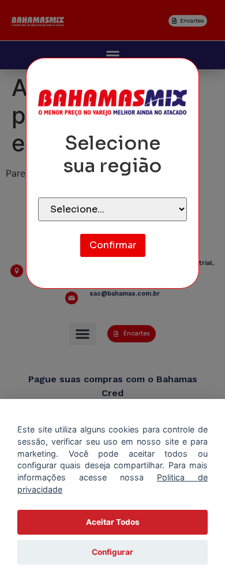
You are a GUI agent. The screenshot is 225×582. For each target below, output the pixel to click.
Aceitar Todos (113, 522)
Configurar (112, 552)
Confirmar (112, 245)
